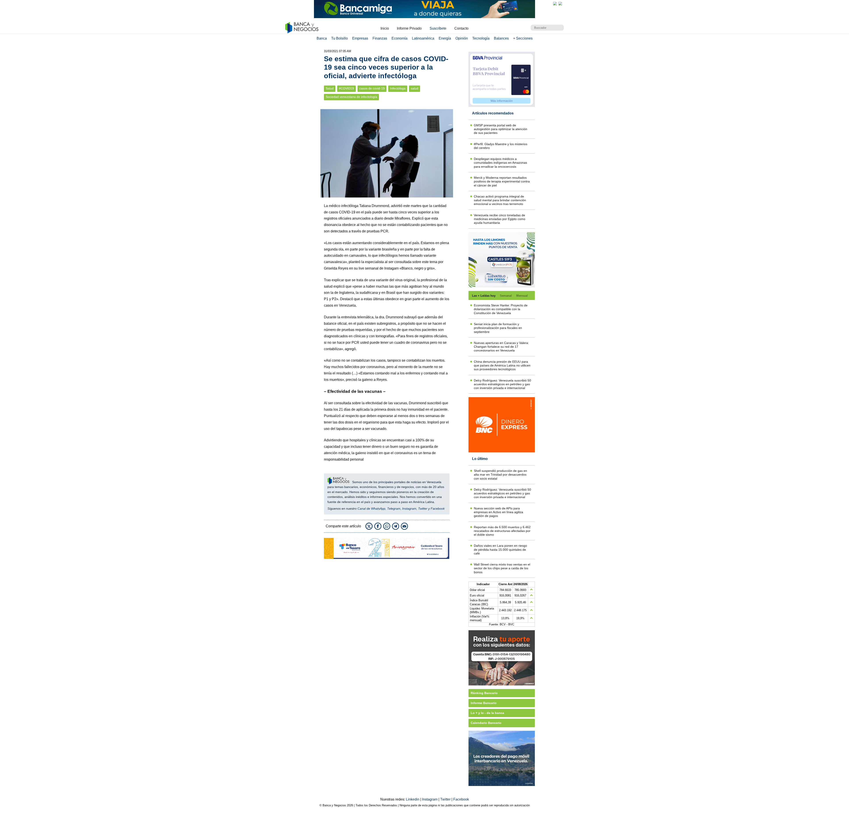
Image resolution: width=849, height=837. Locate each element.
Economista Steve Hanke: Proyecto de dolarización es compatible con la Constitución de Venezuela (501, 309)
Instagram (409, 508)
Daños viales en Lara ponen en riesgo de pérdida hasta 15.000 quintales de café (500, 549)
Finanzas (380, 38)
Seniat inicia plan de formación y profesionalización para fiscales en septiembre (498, 328)
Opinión (461, 38)
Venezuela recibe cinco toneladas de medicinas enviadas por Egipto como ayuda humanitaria (499, 219)
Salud (330, 88)
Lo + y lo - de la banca (487, 713)
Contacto (461, 28)
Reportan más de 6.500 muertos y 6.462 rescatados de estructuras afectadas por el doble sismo (502, 531)
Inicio (385, 28)
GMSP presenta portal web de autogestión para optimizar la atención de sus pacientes (500, 129)
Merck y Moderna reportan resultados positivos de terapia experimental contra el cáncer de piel (502, 181)
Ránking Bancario (484, 693)
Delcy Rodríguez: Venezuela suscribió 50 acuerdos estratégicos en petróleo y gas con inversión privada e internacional (502, 384)
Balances (501, 38)
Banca (322, 38)
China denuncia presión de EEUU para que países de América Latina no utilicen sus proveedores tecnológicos (502, 365)
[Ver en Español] (560, 3)
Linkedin (413, 799)
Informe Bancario (484, 703)
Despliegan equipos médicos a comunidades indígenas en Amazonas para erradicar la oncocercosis (500, 162)
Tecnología (481, 38)
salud (414, 88)
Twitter (422, 508)
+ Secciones (523, 38)
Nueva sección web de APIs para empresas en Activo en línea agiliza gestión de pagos (498, 512)
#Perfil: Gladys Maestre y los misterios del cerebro (500, 146)
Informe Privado (409, 28)
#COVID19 (346, 88)
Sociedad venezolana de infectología (351, 97)
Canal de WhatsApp (371, 508)
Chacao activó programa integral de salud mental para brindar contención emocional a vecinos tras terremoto (500, 200)
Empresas (360, 38)
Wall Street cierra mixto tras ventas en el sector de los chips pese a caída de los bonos (502, 568)
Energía (445, 38)
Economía (399, 38)
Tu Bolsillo (339, 38)
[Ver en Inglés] (555, 3)
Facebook (438, 508)
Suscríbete (438, 28)
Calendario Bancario (486, 723)
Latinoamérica (423, 38)
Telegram (393, 508)
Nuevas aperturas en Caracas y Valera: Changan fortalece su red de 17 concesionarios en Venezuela (501, 346)
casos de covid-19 (372, 88)
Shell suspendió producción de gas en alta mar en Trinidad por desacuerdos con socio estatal (500, 474)
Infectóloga (397, 88)
